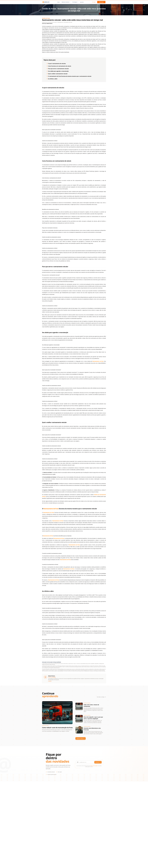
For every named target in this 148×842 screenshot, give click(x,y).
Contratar (101, 2)
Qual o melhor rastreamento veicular (58, 73)
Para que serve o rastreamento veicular (58, 68)
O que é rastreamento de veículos (57, 63)
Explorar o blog (80, 738)
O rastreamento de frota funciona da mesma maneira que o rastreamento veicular (69, 76)
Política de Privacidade (93, 765)
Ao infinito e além (52, 78)
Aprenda (82, 2)
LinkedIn (50, 681)
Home (58, 2)
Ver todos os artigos (101, 696)
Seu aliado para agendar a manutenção (58, 71)
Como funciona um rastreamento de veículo (59, 66)
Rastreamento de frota (98, 361)
